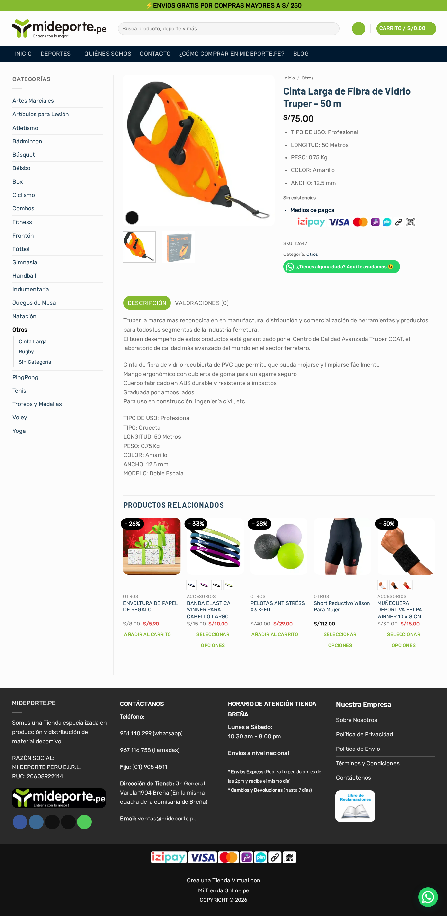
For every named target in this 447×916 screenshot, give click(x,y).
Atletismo (25, 128)
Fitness (22, 222)
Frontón (23, 235)
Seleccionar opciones (212, 640)
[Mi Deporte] (59, 28)
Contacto (155, 53)
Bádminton (27, 141)
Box (17, 181)
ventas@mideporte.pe (167, 818)
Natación (24, 316)
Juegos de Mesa (34, 302)
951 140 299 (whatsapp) (151, 733)
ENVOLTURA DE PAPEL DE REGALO (150, 606)
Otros (19, 329)
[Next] (263, 150)
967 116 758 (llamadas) (150, 750)
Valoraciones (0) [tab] (202, 303)
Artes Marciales (33, 100)
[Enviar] (332, 29)
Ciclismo (23, 195)
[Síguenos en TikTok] (52, 822)
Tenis (19, 390)
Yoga (19, 431)
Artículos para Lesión (40, 114)
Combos (23, 208)
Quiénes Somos (107, 53)
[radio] (192, 585)
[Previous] (134, 150)
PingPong (25, 377)
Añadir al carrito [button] (147, 634)
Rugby (26, 351)
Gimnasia (24, 262)
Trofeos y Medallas (37, 404)
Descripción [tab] (147, 303)
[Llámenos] (84, 822)
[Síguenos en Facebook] (20, 822)
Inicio (23, 53)
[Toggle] (99, 101)
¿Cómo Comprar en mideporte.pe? (232, 53)
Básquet (23, 154)
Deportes (56, 53)
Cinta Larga (33, 341)
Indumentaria (30, 289)
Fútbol (20, 249)
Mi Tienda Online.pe (223, 890)
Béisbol (22, 168)
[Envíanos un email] (68, 822)
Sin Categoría (35, 362)
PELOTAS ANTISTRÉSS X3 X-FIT (277, 606)
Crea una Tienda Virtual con (223, 880)
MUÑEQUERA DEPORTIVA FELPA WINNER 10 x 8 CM (399, 610)
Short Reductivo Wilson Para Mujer (342, 606)
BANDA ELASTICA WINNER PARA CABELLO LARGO (209, 610)
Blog (301, 53)
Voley (19, 417)
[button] (358, 28)
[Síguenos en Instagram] (36, 822)
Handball (24, 276)
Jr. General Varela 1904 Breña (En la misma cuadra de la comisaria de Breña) (163, 792)
